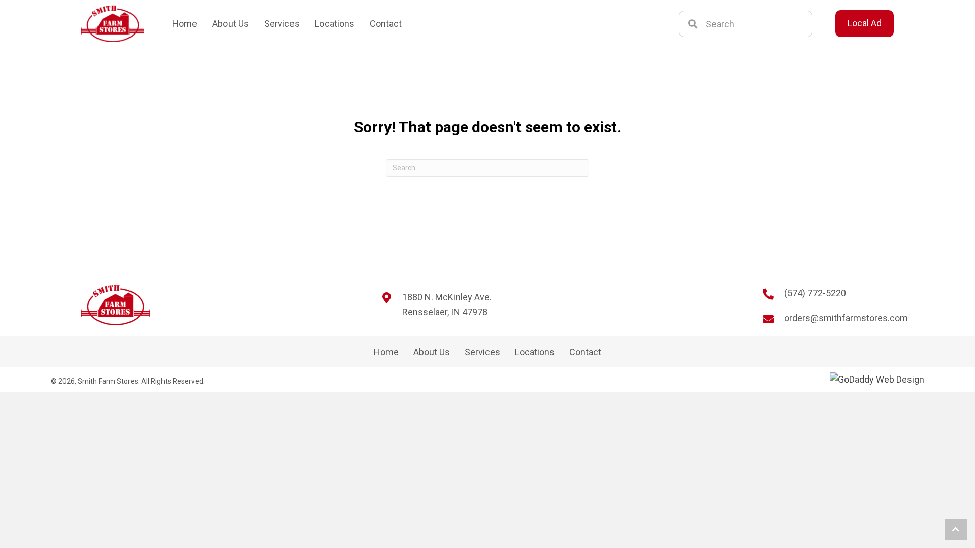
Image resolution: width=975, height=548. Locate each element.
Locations (535, 352)
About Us (431, 352)
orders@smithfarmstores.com (846, 318)
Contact (585, 352)
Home (386, 352)
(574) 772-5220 (815, 293)
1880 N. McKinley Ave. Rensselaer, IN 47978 (447, 304)
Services (482, 352)
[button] (956, 529)
